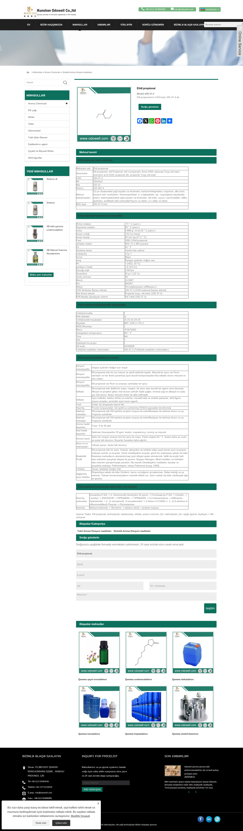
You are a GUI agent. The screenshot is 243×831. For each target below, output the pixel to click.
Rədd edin (41, 823)
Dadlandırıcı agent (37, 144)
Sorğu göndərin (153, 24)
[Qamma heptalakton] (146, 706)
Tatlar (31, 124)
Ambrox (51, 202)
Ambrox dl (52, 179)
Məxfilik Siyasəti (80, 816)
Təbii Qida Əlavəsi (37, 137)
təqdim (210, 608)
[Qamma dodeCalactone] (193, 706)
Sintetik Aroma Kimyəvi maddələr (77, 72)
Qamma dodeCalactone (185, 733)
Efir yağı (32, 110)
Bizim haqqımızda (51, 24)
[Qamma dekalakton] (193, 652)
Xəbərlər (103, 24)
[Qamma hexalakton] (99, 706)
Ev (28, 24)
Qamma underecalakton (138, 679)
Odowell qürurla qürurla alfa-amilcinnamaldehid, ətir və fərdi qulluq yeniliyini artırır (201, 770)
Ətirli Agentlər (35, 157)
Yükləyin (126, 24)
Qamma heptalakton (136, 733)
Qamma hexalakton (89, 733)
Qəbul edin (61, 823)
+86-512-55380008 (40, 781)
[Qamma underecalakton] (146, 652)
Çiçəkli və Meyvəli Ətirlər (41, 151)
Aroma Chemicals (52, 72)
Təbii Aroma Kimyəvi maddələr (94, 531)
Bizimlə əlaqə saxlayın (189, 24)
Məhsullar (80, 24)
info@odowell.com (184, 9)
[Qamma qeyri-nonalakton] (99, 652)
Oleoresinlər (34, 130)
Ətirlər (31, 117)
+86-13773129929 (43, 787)
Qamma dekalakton (183, 679)
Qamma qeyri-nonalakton (92, 679)
